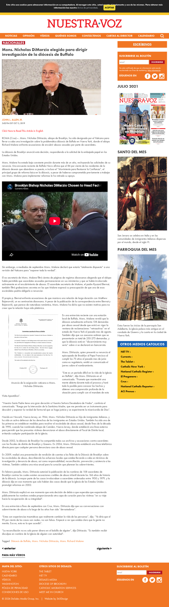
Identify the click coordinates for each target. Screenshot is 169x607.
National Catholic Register (136, 371)
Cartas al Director (119, 35)
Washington (10, 584)
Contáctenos (91, 35)
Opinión (28, 35)
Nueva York (9, 571)
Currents (126, 356)
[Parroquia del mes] (142, 319)
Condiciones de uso (15, 592)
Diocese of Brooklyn (52, 584)
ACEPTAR (109, 7)
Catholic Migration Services (57, 588)
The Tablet (127, 361)
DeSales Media (48, 579)
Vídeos (45, 35)
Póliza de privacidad (15, 588)
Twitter (154, 76)
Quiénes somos (65, 35)
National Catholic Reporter (137, 386)
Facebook (147, 76)
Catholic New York (132, 366)
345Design (62, 598)
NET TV (125, 351)
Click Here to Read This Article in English (22, 131)
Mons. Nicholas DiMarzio (45, 541)
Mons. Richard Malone (72, 541)
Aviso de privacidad (87, 7)
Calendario (146, 35)
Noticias (11, 35)
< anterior (9, 548)
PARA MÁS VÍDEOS (13, 555)
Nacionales (13, 42)
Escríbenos (142, 44)
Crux (124, 381)
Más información (154, 70)
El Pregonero (128, 376)
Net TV (43, 575)
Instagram (161, 76)
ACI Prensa (127, 391)
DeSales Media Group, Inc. (25, 598)
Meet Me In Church (51, 592)
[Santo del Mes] (142, 229)
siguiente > (104, 548)
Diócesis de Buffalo (20, 541)
